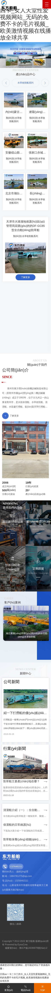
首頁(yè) (8, 990)
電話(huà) (25, 990)
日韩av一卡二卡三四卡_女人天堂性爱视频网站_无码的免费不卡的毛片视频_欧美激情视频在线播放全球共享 (25, 977)
